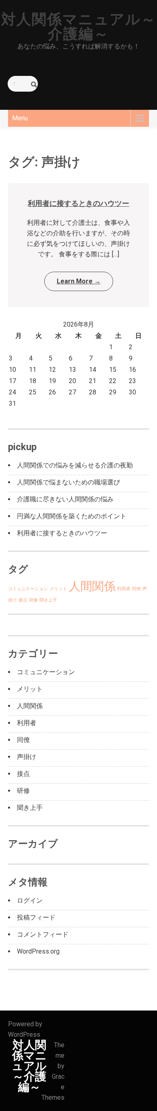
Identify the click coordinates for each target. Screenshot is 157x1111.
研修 (33, 600)
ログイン (30, 900)
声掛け (26, 757)
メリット (58, 588)
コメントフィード (42, 934)
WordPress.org (38, 951)
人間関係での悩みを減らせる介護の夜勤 (75, 465)
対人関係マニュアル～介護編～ (78, 26)
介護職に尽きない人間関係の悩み (65, 499)
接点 (23, 600)
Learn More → (79, 281)
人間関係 (92, 586)
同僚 (136, 588)
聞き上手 (48, 600)
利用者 (123, 588)
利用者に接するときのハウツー (78, 203)
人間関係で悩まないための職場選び (68, 482)
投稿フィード (36, 917)
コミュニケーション (28, 588)
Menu (20, 118)
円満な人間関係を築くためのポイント (71, 516)
